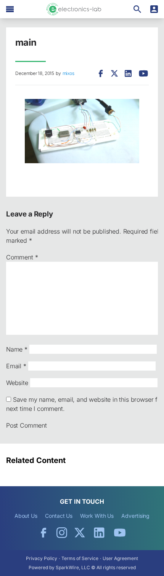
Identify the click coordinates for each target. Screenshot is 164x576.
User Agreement (120, 558)
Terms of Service (79, 558)
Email (16, 366)
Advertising (135, 515)
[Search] (137, 9)
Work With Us (97, 515)
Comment (22, 257)
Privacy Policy (41, 558)
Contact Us (58, 515)
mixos (68, 73)
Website (17, 383)
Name (16, 349)
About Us (25, 515)
